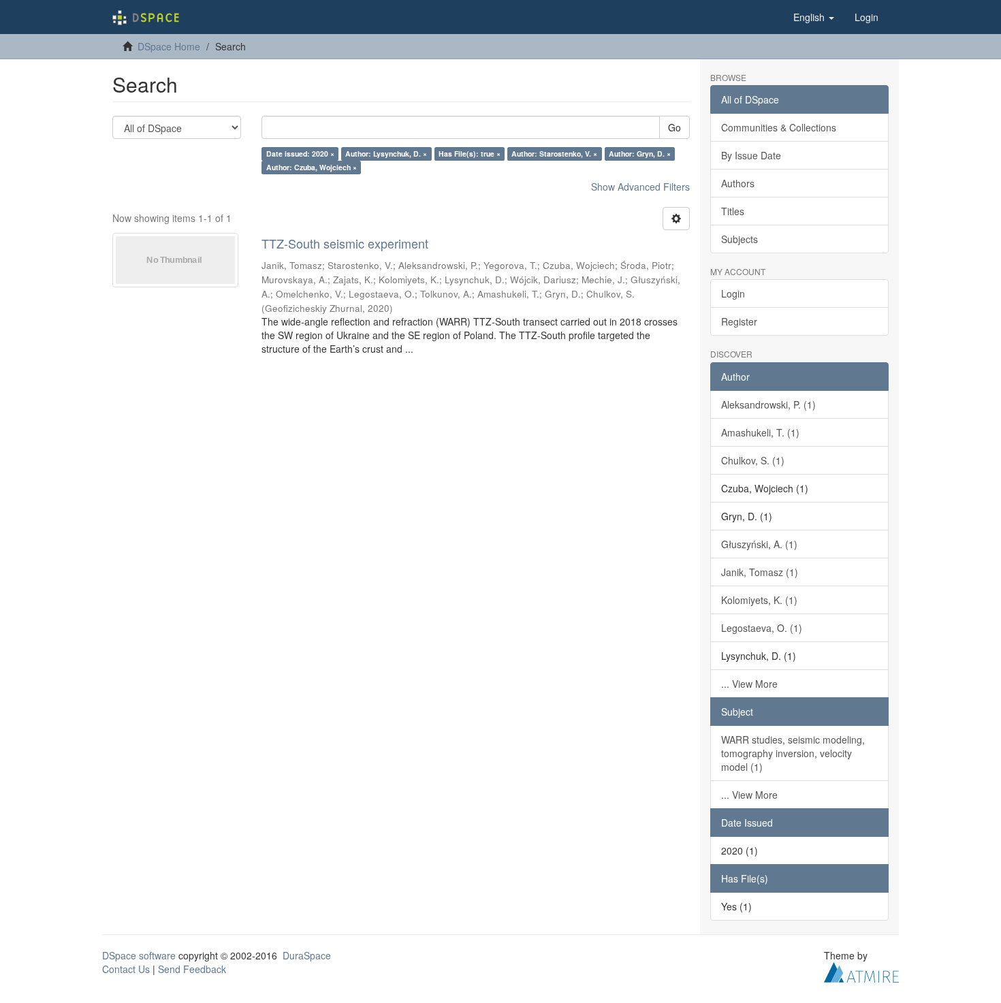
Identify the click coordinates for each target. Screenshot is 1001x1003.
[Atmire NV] (861, 970)
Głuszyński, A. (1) (759, 544)
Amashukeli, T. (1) (760, 432)
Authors (737, 183)
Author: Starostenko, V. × (554, 153)
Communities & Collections (778, 127)
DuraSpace (307, 955)
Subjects (739, 239)
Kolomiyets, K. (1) (759, 600)
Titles (732, 211)
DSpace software (139, 955)
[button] (813, 17)
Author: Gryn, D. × (640, 153)
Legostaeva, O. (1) (761, 628)
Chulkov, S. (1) (752, 460)
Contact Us (126, 969)
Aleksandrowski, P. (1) (768, 404)
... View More (749, 683)
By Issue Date (751, 155)
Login (733, 293)
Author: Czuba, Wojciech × (311, 167)
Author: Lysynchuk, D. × (386, 153)
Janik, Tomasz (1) (759, 572)
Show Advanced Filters (640, 186)
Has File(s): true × (469, 153)
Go (674, 127)
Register (739, 321)
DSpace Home (169, 46)
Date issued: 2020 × (300, 153)
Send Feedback (192, 969)
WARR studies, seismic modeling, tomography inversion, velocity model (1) (793, 753)
